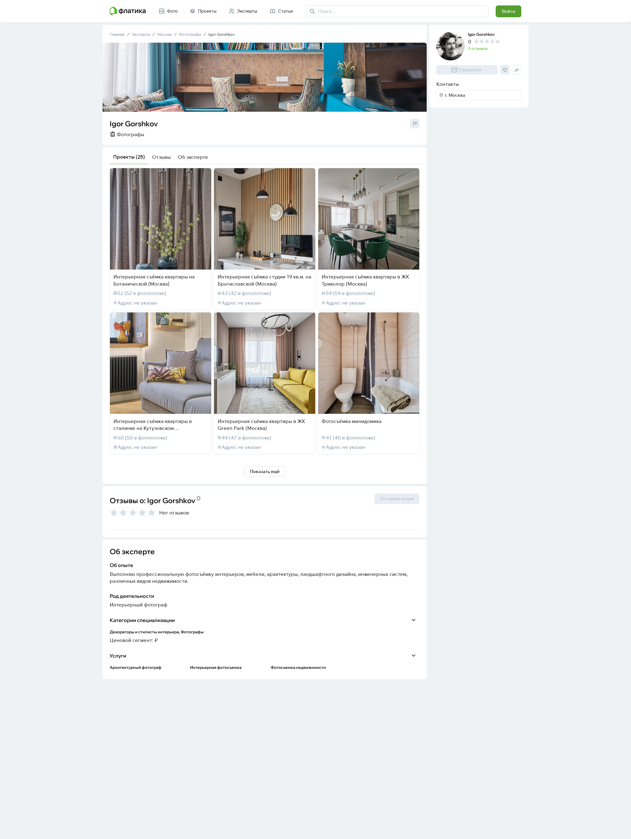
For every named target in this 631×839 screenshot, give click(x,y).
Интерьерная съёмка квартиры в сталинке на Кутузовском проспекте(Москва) (152, 428)
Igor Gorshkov (221, 34)
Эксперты (141, 34)
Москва (164, 34)
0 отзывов (478, 48)
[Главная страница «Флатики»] (128, 11)
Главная (117, 34)
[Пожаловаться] (415, 123)
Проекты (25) (129, 156)
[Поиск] (312, 11)
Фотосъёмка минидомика (352, 421)
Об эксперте (193, 157)
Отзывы (161, 157)
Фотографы (190, 34)
